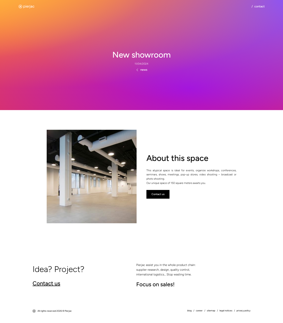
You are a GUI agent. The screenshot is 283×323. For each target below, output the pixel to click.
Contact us (157, 194)
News (143, 70)
